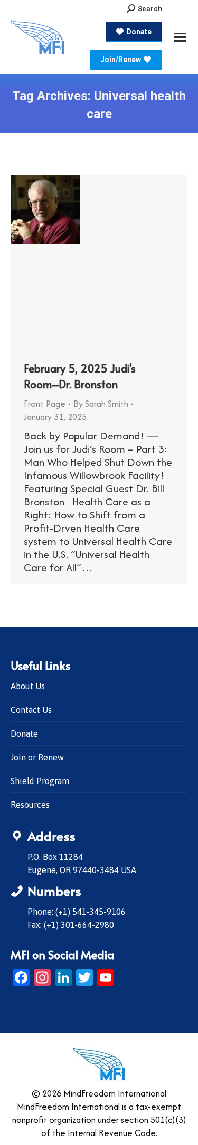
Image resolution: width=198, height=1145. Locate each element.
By (100, 403)
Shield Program (40, 781)
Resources (30, 804)
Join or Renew (37, 757)
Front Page (44, 403)
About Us (28, 686)
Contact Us (31, 710)
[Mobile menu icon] (180, 37)
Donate (24, 733)
